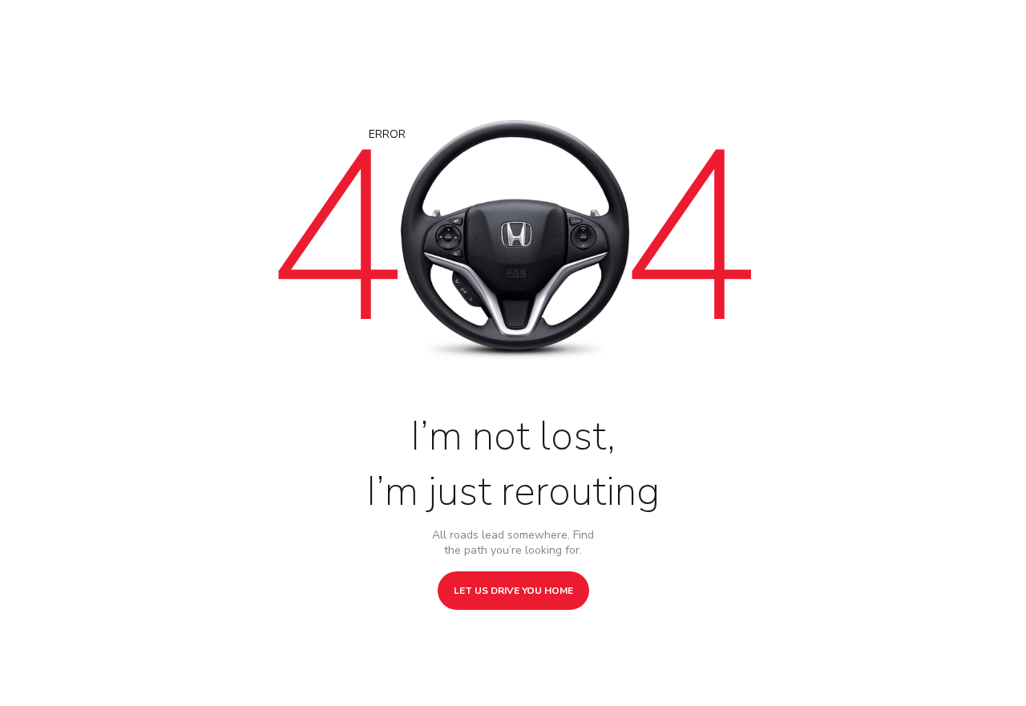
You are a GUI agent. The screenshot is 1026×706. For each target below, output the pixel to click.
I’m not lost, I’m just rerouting (513, 464)
